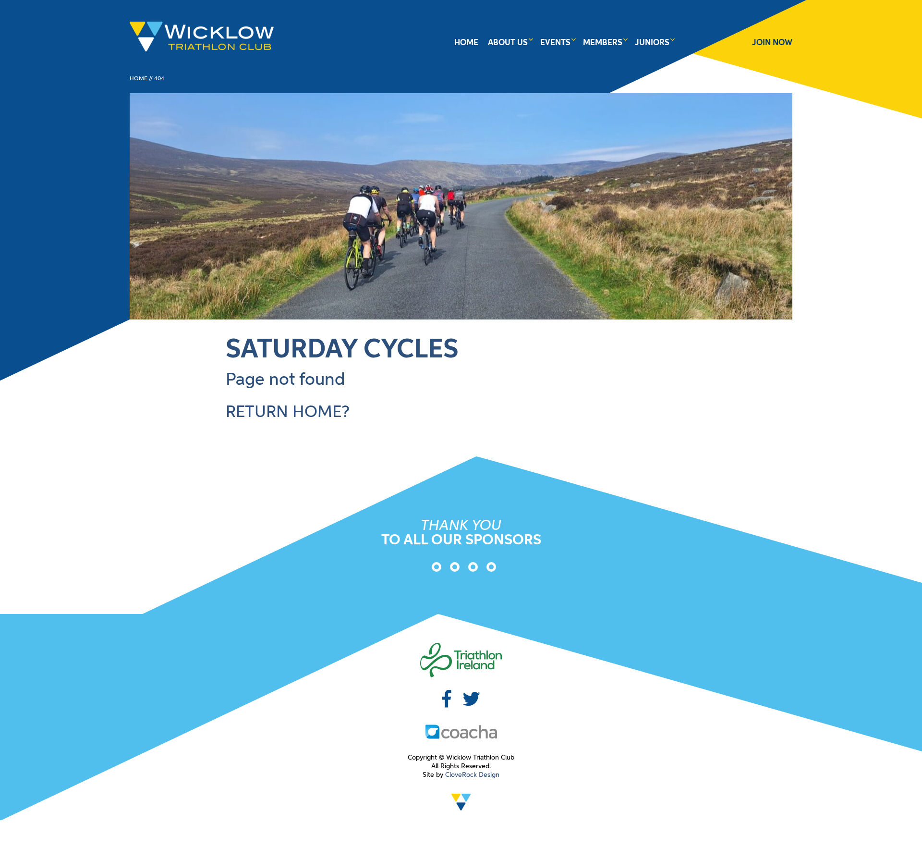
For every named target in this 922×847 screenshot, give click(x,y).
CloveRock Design (472, 775)
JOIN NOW (772, 43)
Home (466, 43)
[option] (434, 569)
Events (555, 43)
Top (899, 824)
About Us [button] (508, 43)
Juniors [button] (652, 43)
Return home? (288, 413)
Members (602, 43)
